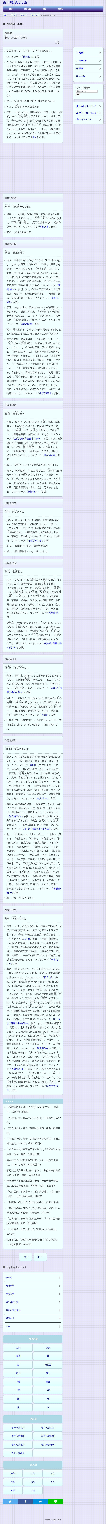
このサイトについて (87, 106)
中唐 (18, 1382)
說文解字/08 (15, 816)
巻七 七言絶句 (18, 1453)
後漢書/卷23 (43, 1048)
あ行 (13, 1473)
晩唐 (48, 1382)
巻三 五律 (35, 15)
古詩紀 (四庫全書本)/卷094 (37, 829)
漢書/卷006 (26, 324)
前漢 (48, 1347)
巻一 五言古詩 (18, 1427)
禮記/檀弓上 (45, 393)
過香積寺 (10, 1286)
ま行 (53, 1482)
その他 (60, 9)
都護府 (26, 938)
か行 (33, 1473)
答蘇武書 (44, 226)
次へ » (40, 1257)
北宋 (18, 1390)
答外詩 (45, 715)
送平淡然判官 (12, 1302)
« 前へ (25, 1257)
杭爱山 (47, 977)
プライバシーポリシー (88, 113)
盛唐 (48, 1373)
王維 (34, 137)
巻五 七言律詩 (18, 1444)
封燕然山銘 (52, 613)
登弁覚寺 (10, 1294)
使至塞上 (27, 56)
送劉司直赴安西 (13, 1310)
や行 (13, 1490)
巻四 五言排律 (47, 1436)
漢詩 (44, 9)
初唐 (18, 1373)
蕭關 (32, 765)
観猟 (8, 1326)
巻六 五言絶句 (47, 1444)
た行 (13, 1482)
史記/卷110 (33, 491)
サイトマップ (85, 119)
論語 (11, 9)
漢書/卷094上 (18, 1069)
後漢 (18, 1356)
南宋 (48, 1390)
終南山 (9, 1277)
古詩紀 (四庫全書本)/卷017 (27, 438)
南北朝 (48, 1364)
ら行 (33, 1490)
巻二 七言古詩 (47, 1427)
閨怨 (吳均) (49, 455)
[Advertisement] (33, 168)
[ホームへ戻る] (15, 3)
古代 (18, 1347)
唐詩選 (23, 15)
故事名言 (27, 9)
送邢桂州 (10, 1318)
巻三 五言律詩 (18, 1436)
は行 (33, 1482)
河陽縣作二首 (35, 540)
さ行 (53, 1473)
